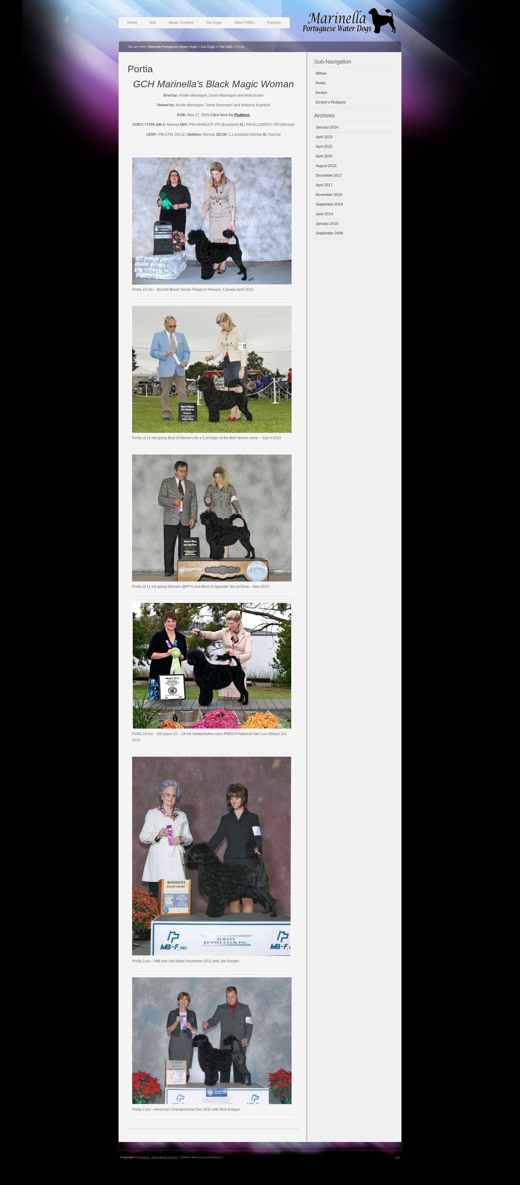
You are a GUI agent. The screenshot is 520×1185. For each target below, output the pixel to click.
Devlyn (321, 93)
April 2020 (324, 156)
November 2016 (329, 195)
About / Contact (181, 22)
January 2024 (327, 127)
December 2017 (329, 175)
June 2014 (324, 214)
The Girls (225, 46)
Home (132, 22)
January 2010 (327, 223)
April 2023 (324, 137)
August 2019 (326, 166)
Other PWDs (244, 22)
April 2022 (324, 146)
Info (153, 22)
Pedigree (242, 115)
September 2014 (329, 204)
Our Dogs (214, 22)
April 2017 (324, 185)
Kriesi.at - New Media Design (158, 1157)
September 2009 (329, 233)
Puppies (274, 22)
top (397, 1157)
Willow (321, 73)
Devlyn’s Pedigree (331, 102)
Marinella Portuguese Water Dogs (353, 23)
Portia (140, 69)
